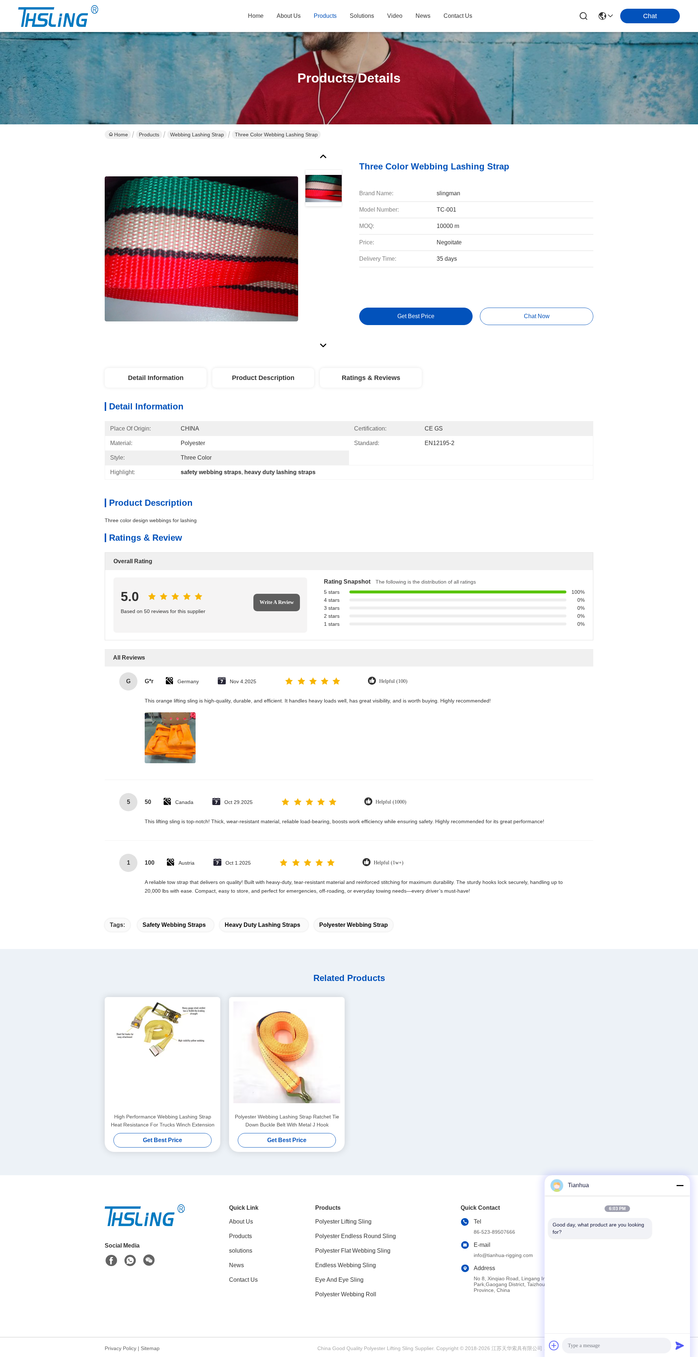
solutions (362, 16)
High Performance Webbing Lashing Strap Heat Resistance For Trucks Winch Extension (162, 1121)
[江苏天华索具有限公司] (58, 16)
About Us (241, 1221)
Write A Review (277, 602)
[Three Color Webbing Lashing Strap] (201, 248)
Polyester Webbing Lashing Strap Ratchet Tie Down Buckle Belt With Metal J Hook (287, 1121)
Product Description (263, 377)
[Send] (680, 1345)
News (236, 1265)
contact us (458, 16)
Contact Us (243, 1280)
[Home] (145, 1224)
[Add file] (554, 1345)
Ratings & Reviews (371, 377)
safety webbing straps (174, 925)
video (394, 16)
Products (149, 134)
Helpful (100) (393, 681)
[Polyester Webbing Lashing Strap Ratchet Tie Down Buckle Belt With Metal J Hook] (286, 1054)
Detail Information (156, 377)
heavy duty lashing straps (262, 925)
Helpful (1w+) (389, 862)
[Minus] (679, 1185)
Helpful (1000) (391, 802)
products (325, 16)
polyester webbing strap (353, 925)
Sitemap (150, 1348)
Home (256, 16)
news (423, 16)
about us (289, 16)
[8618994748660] (130, 1260)
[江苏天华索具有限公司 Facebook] (111, 1260)
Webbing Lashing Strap (197, 134)
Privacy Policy (120, 1348)
